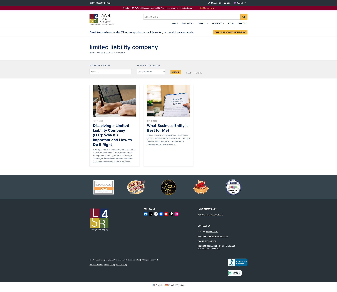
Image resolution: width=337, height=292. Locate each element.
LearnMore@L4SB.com (217, 236)
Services (217, 23)
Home (175, 23)
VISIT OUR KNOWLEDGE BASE (210, 214)
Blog (231, 23)
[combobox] (192, 17)
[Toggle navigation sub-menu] (193, 23)
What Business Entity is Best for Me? (167, 128)
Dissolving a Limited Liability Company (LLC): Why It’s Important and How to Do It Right (112, 135)
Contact (242, 23)
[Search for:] (192, 17)
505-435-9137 (210, 241)
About (202, 23)
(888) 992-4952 (103, 2)
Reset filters (194, 73)
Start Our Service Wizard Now (230, 32)
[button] (239, 3)
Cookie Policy (121, 264)
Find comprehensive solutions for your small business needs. (142, 32)
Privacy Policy (109, 264)
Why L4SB (187, 23)
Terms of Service (96, 264)
